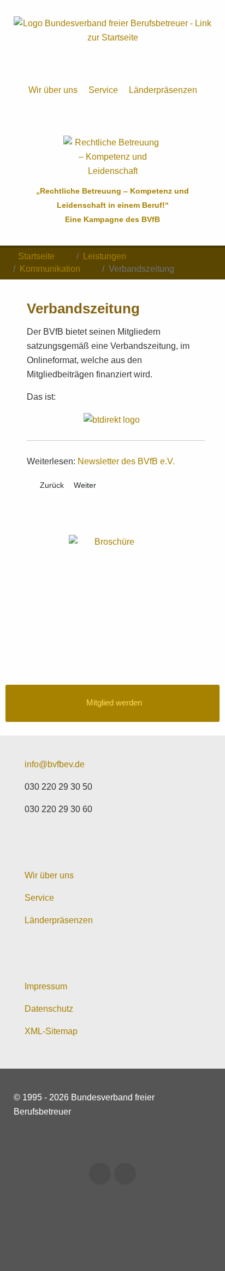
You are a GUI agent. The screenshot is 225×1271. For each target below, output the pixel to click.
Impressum (46, 986)
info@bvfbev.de (55, 764)
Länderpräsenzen (163, 90)
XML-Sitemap (51, 1031)
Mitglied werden (114, 702)
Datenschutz (49, 1008)
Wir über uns (53, 90)
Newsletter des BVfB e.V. (126, 461)
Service (103, 90)
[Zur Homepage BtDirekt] (116, 419)
